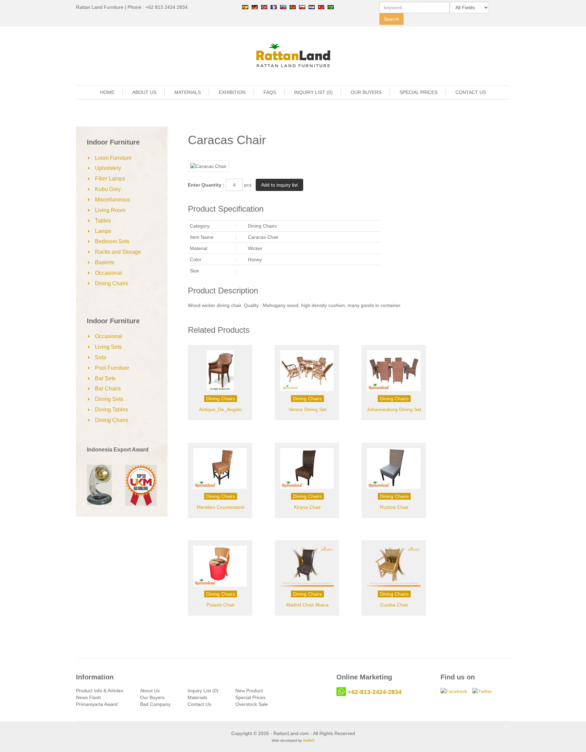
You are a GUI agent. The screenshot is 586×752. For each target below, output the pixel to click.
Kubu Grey (108, 189)
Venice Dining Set (307, 409)
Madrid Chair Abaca (307, 605)
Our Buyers (152, 697)
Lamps (103, 231)
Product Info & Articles (99, 690)
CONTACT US (470, 92)
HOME (107, 92)
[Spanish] (245, 6)
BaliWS (309, 740)
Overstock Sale (251, 704)
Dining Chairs (111, 283)
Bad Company (155, 704)
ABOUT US (144, 92)
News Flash (88, 697)
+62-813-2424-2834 (375, 692)
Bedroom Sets (112, 241)
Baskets (104, 262)
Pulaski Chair (221, 605)
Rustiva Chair (394, 507)
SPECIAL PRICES (418, 92)
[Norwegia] (264, 6)
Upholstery (108, 168)
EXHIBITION (232, 92)
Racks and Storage (118, 252)
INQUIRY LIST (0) (313, 92)
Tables (103, 221)
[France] (274, 6)
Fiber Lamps (110, 178)
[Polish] (302, 6)
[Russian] (283, 6)
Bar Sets (105, 378)
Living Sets (108, 347)
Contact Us (199, 704)
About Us (150, 690)
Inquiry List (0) (203, 690)
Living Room (110, 210)
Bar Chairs (108, 388)
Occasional (108, 273)
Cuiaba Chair (394, 605)
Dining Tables (111, 409)
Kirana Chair (307, 507)
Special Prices (250, 697)
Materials (197, 697)
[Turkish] (321, 6)
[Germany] (255, 6)
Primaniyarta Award (97, 704)
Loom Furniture (113, 158)
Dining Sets (109, 399)
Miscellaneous (112, 200)
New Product (249, 690)
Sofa (100, 357)
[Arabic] (331, 6)
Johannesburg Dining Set (394, 409)
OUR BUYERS (366, 92)
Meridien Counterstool (220, 507)
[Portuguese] (293, 6)
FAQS (269, 92)
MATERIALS (187, 92)
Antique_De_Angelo (220, 409)
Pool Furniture (112, 368)
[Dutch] (312, 6)
